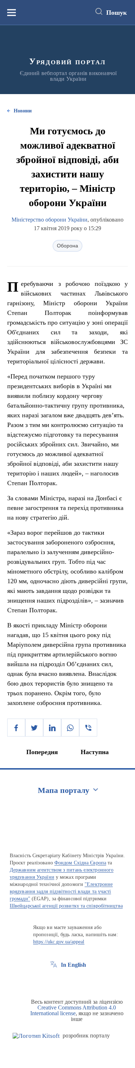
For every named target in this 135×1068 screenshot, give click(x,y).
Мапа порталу (63, 790)
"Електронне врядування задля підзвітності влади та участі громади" (61, 891)
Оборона (67, 246)
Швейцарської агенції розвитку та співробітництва (66, 906)
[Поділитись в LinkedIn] (52, 727)
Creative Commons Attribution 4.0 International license (73, 1010)
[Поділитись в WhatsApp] (70, 727)
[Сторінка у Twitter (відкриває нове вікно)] (67, 981)
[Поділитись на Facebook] (16, 727)
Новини (23, 110)
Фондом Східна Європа (80, 862)
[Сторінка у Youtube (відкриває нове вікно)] (80, 981)
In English (73, 965)
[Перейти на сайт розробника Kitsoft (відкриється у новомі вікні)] (36, 1036)
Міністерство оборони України (49, 220)
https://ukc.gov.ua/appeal (59, 941)
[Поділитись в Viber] (88, 727)
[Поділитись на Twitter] (34, 727)
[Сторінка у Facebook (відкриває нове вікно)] (53, 981)
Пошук (116, 12)
